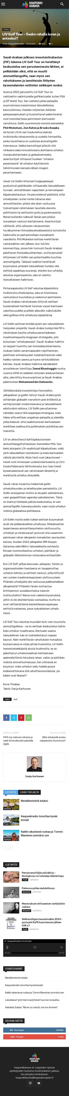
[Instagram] (30, 1083)
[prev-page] (5, 847)
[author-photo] (34, 771)
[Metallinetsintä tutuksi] (11, 804)
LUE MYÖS (10, 792)
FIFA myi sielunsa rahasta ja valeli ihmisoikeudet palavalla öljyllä (18, 740)
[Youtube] (39, 1083)
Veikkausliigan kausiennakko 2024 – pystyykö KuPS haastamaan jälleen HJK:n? (42, 922)
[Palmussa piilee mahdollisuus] (11, 892)
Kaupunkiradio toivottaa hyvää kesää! (24, 985)
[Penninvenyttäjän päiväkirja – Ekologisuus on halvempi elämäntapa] (11, 877)
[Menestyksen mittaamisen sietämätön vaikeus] (11, 907)
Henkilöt (7, 809)
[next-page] (10, 847)
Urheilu (6, 29)
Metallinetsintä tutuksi (34, 800)
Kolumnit (26, 892)
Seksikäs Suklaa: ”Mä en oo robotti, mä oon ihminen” (31, 1007)
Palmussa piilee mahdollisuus (38, 888)
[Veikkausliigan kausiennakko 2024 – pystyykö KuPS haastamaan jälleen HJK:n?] (11, 923)
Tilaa (61, 1037)
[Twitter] (14, 717)
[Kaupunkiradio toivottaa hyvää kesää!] (11, 820)
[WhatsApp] (28, 717)
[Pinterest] (21, 717)
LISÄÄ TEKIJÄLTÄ (29, 792)
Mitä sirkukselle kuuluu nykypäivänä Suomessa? (53, 739)
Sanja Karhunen (16, 43)
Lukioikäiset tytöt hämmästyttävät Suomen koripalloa (32, 1000)
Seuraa (60, 1030)
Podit (6, 824)
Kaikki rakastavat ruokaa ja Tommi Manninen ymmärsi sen (34, 992)
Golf (15, 699)
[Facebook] (6, 717)
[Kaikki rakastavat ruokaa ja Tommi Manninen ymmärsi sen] (11, 835)
